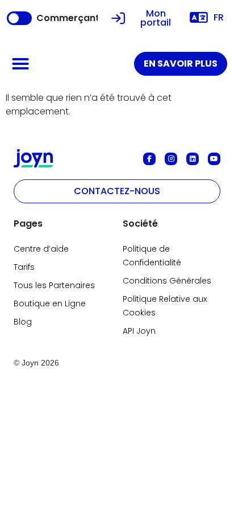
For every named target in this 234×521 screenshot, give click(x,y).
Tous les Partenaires (54, 285)
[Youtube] (214, 159)
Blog (23, 321)
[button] (20, 63)
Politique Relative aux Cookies (165, 305)
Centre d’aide (41, 249)
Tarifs (24, 267)
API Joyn (139, 331)
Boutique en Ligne (50, 303)
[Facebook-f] (149, 159)
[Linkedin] (192, 159)
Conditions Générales (167, 280)
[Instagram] (171, 159)
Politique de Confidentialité (152, 255)
